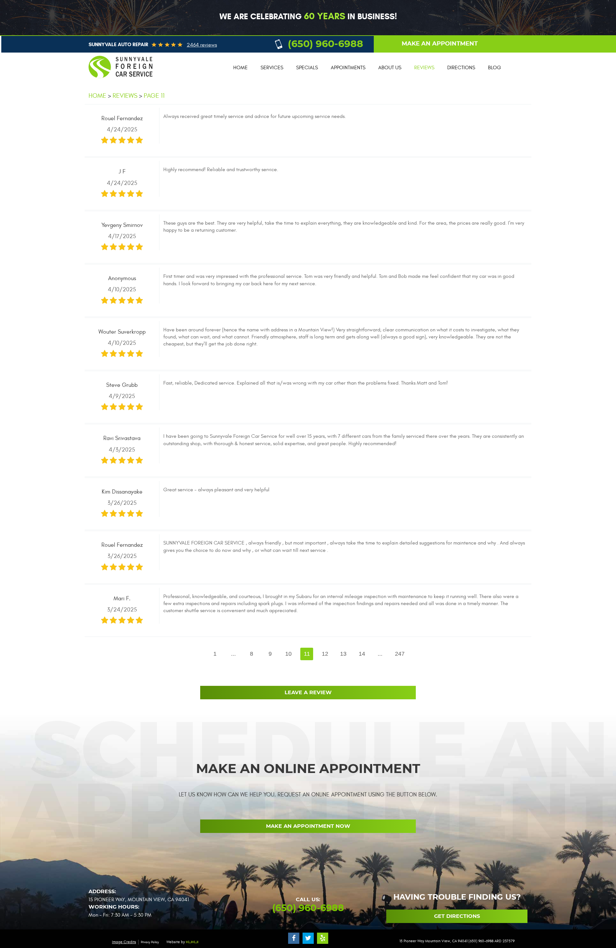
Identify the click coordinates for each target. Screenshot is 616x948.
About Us (389, 68)
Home (240, 68)
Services (272, 68)
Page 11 (154, 95)
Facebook (293, 938)
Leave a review (308, 692)
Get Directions (457, 916)
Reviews (424, 68)
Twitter (308, 938)
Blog (494, 68)
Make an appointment (440, 44)
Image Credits (124, 942)
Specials (307, 68)
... (233, 654)
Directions (461, 68)
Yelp (322, 938)
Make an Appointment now (308, 826)
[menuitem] (240, 68)
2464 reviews (202, 44)
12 (325, 654)
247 (400, 654)
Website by (176, 942)
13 (343, 654)
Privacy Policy (150, 942)
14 (362, 654)
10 (288, 654)
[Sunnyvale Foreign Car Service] (120, 81)
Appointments (348, 68)
